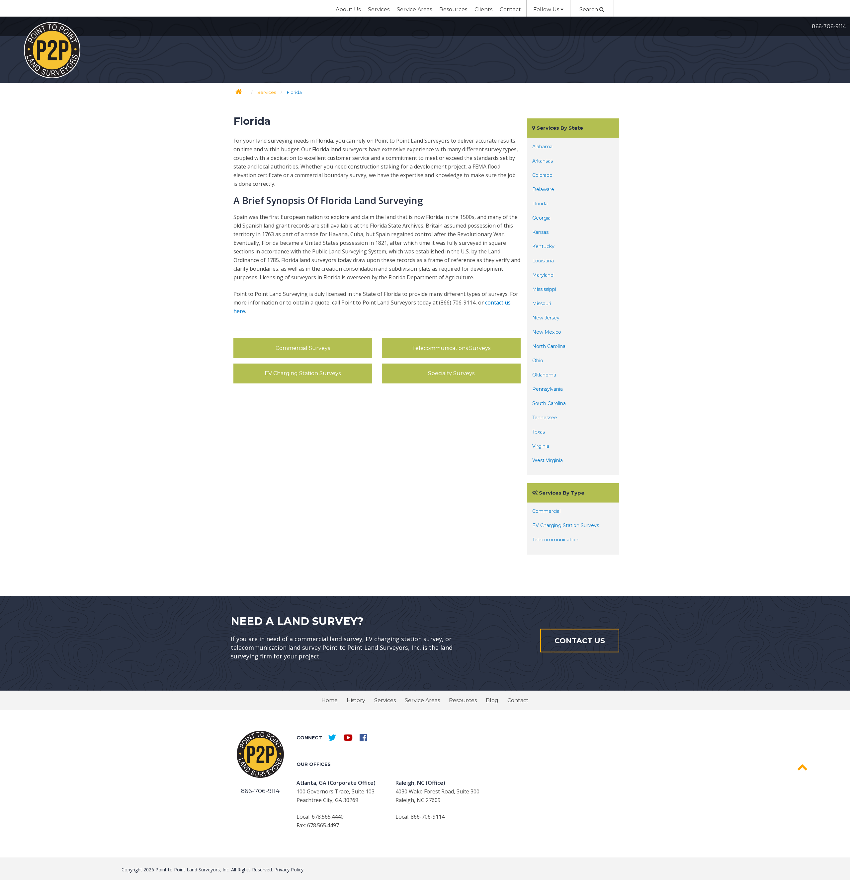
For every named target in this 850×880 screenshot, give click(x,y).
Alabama (542, 147)
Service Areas (414, 9)
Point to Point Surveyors (52, 50)
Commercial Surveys (303, 348)
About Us (348, 9)
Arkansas (542, 161)
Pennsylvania (547, 389)
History (356, 700)
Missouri (541, 303)
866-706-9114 (829, 26)
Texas (538, 432)
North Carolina (548, 346)
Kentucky (543, 246)
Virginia (540, 446)
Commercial (546, 511)
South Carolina (549, 403)
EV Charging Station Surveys (303, 373)
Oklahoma (544, 375)
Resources (453, 9)
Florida (540, 204)
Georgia (541, 218)
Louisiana (543, 261)
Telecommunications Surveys (451, 348)
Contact (510, 9)
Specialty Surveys (451, 373)
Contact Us (579, 640)
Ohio (537, 361)
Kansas (540, 232)
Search (589, 9)
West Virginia (547, 460)
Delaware (543, 189)
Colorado (542, 175)
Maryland (542, 275)
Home (329, 700)
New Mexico (546, 332)
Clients (483, 9)
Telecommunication (555, 540)
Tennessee (544, 418)
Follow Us (546, 9)
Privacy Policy (288, 869)
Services (378, 9)
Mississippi (544, 289)
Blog (492, 700)
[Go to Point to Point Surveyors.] (238, 91)
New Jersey (545, 318)
